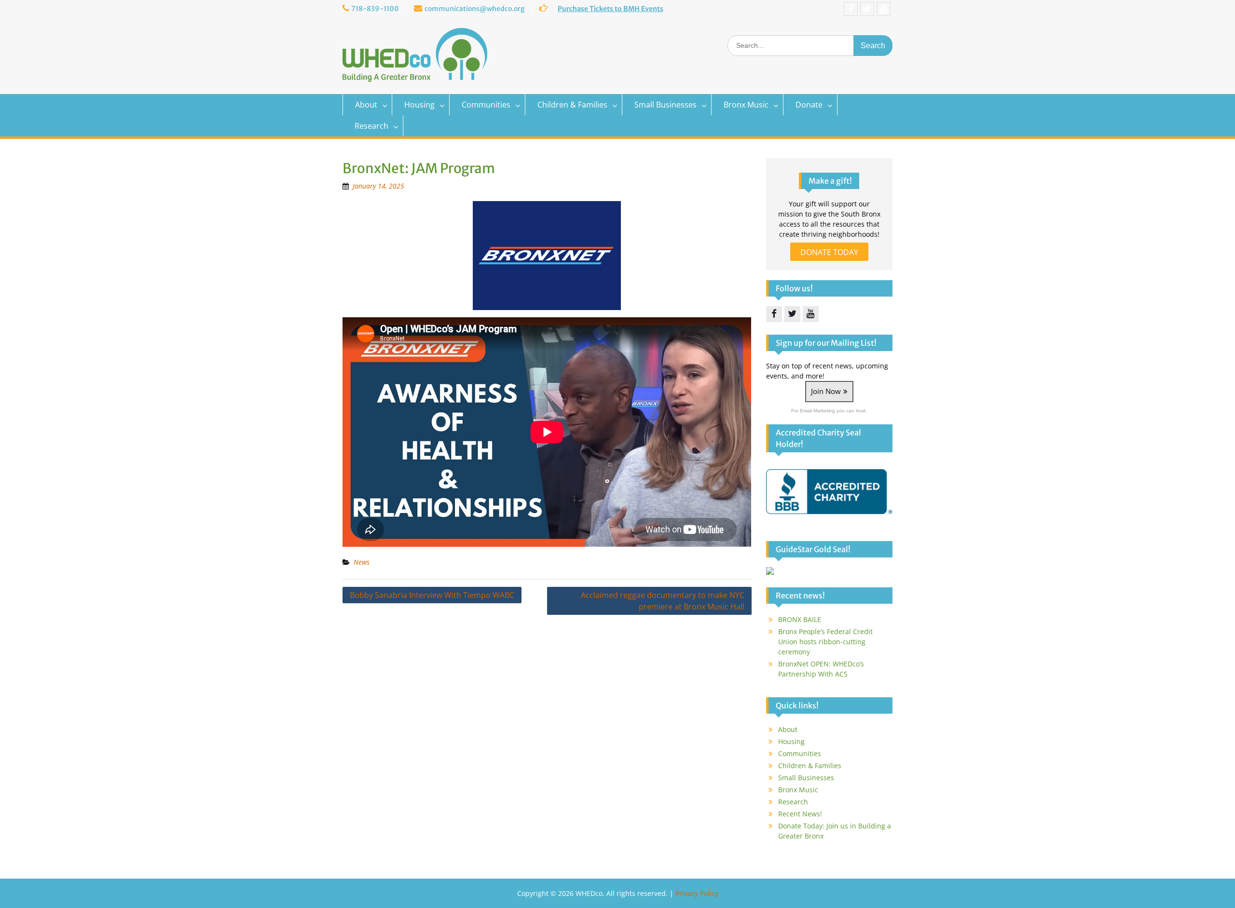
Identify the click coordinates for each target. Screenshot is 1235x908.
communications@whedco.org (474, 8)
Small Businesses (665, 104)
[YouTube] (884, 9)
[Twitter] (867, 9)
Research (371, 126)
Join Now (826, 391)
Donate (809, 104)
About (366, 104)
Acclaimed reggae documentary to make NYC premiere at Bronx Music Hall (662, 601)
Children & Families (572, 104)
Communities (486, 104)
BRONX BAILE (799, 619)
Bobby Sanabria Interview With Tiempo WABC (432, 595)
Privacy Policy (696, 893)
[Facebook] (851, 9)
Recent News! (800, 813)
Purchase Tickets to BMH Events (610, 8)
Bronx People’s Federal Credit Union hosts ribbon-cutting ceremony (825, 641)
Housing (419, 104)
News (362, 562)
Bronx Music (746, 104)
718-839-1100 (375, 8)
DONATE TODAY (829, 252)
